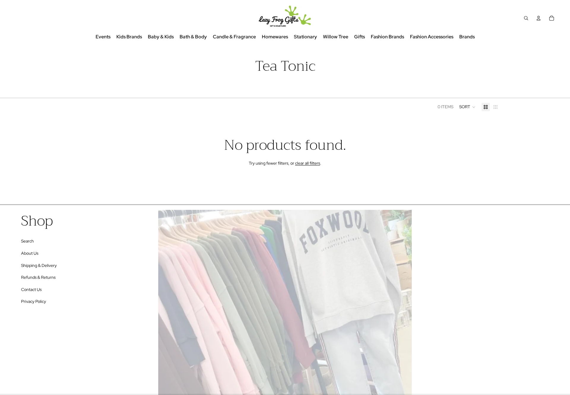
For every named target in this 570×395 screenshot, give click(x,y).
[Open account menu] (538, 18)
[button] (467, 107)
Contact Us (31, 289)
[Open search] (526, 18)
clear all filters (307, 163)
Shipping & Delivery (39, 265)
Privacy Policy (33, 301)
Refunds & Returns (38, 277)
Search (27, 241)
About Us (29, 253)
